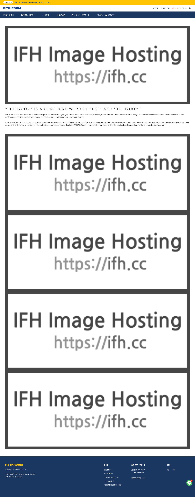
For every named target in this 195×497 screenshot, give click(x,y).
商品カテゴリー (28, 14)
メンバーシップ (176, 8)
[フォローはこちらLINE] (174, 469)
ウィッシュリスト (165, 8)
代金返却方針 (108, 474)
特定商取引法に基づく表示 (112, 485)
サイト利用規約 (109, 481)
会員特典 (61, 14)
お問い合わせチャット (138, 478)
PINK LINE (8, 14)
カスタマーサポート (81, 14)
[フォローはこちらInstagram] (168, 469)
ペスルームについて (106, 14)
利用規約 (8, 469)
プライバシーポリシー (20, 469)
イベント (46, 14)
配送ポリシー (108, 470)
